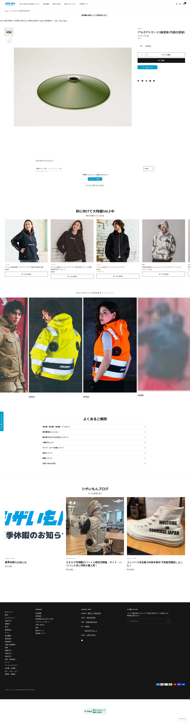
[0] (183, 4)
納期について (47, 458)
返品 (36, 628)
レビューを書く (95, 179)
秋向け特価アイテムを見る (95, 215)
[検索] (180, 4)
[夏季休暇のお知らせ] (34, 526)
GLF (141, 46)
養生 (6, 627)
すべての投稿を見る (95, 493)
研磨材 (7, 624)
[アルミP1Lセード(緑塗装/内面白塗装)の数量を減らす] (139, 54)
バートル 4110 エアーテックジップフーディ (110, 267)
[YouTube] (83, 640)
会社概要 (38, 613)
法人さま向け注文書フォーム (29, 4)
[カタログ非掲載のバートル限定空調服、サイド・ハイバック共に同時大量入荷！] (95, 526)
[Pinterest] (147, 81)
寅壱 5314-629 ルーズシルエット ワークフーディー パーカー (161, 267)
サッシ (7, 633)
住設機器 (8, 636)
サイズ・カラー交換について (53, 448)
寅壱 (143, 264)
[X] (143, 81)
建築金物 (8, 630)
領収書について (40, 633)
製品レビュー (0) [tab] (41, 168)
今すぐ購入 (161, 60)
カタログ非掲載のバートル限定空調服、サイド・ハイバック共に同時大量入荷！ (94, 564)
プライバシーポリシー (42, 622)
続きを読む (9, 566)
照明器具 (148, 46)
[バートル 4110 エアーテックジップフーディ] (117, 240)
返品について (47, 453)
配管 (6, 615)
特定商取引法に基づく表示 (44, 619)
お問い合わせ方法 (49, 463)
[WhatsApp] (150, 81)
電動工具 (8, 650)
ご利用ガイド (83, 4)
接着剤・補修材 (10, 674)
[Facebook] (139, 81)
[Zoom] (127, 32)
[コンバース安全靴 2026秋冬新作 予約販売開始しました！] (156, 526)
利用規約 (38, 616)
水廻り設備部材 (10, 645)
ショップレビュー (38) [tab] (54, 168)
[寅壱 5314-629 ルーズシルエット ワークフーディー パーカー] (163, 240)
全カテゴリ (8, 612)
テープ (7, 662)
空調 (6, 647)
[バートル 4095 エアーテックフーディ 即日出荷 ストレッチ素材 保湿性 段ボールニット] (72, 240)
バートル (7, 264)
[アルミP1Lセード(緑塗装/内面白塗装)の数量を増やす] (144, 54)
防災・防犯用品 (10, 659)
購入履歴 (46, 4)
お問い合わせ (56, 4)
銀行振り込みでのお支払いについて (55, 437)
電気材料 (8, 642)
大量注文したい (48, 442)
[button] (147, 67)
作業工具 (8, 653)
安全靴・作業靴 (10, 668)
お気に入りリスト (70, 4)
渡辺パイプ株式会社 (94, 613)
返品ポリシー (39, 630)
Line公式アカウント (91, 631)
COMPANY (38, 609)
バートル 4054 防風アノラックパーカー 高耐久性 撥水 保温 (24, 267)
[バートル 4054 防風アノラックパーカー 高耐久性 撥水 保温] (26, 240)
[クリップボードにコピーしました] (154, 81)
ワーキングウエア (11, 665)
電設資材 (8, 639)
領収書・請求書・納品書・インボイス (56, 427)
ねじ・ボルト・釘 (11, 671)
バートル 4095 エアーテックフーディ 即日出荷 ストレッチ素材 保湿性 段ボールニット (71, 268)
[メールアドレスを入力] (168, 621)
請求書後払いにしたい (51, 432)
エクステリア (9, 618)
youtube (87, 626)
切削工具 (8, 621)
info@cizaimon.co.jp (91, 622)
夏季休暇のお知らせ (16, 562)
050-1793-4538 (91, 618)
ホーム (7, 11)
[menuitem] (30, 4)
